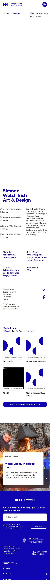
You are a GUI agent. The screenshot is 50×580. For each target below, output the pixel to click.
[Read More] (46, 478)
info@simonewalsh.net (13, 306)
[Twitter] (44, 290)
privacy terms (16, 528)
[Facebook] (44, 297)
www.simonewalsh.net (12, 309)
